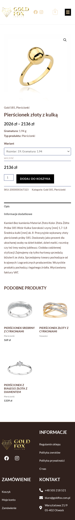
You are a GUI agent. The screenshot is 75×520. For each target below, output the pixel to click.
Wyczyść (9, 158)
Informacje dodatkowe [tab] (18, 214)
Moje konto (8, 499)
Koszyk (6, 491)
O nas (42, 468)
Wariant (9, 143)
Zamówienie (9, 508)
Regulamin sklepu (49, 444)
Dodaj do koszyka (35, 178)
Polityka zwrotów (49, 452)
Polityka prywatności (52, 460)
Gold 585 (9, 107)
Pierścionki (22, 107)
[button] (68, 12)
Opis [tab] (7, 206)
